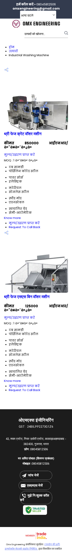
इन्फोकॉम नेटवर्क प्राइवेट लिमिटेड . (21, 548)
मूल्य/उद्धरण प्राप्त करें (19, 155)
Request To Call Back (24, 227)
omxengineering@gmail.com (36, 8)
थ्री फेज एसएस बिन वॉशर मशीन (26, 296)
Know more (12, 218)
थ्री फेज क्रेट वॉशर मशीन (22, 133)
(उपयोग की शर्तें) (52, 544)
